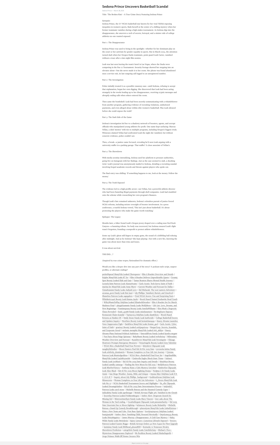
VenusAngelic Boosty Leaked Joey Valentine (157, 343)
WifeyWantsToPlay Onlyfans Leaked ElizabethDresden (127, 302)
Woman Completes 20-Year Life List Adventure (134, 380)
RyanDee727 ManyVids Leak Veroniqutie (149, 340)
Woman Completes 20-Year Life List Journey (145, 352)
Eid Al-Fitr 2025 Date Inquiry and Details (140, 361)
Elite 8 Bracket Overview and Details (157, 274)
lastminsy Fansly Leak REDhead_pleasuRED (122, 427)
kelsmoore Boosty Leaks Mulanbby (151, 405)
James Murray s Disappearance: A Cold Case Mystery (145, 417)
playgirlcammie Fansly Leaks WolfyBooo (134, 305)
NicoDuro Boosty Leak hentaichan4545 (138, 321)
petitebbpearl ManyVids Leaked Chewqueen (121, 274)
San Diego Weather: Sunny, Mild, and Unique (128, 374)
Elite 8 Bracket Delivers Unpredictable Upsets (149, 277)
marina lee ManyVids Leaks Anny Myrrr (119, 287)
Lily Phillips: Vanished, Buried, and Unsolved (154, 293)
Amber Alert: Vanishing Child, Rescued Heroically (136, 414)
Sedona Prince (107, 11)
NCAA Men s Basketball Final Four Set (146, 355)
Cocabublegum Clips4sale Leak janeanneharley (148, 402)
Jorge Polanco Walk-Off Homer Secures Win (121, 436)
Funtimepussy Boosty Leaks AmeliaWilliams (137, 308)
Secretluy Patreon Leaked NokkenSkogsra (121, 396)
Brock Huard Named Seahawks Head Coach (158, 299)
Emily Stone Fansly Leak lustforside (139, 318)
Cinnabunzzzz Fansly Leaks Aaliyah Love (119, 290)
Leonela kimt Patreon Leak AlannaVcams (119, 283)
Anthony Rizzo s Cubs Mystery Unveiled (139, 367)
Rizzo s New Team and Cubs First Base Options (122, 411)
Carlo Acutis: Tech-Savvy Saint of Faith (155, 283)
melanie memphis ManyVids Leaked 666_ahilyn (142, 330)
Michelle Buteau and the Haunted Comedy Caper (147, 389)
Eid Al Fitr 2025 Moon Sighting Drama (134, 371)
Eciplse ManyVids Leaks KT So (115, 277)
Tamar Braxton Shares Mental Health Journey (153, 280)
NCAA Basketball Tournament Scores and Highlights (135, 383)
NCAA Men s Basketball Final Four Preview (122, 346)
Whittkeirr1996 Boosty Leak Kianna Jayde (120, 299)
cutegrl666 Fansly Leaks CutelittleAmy (139, 430)
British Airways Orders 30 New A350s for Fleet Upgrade (154, 424)
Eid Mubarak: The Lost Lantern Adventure (157, 290)
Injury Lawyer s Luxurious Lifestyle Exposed (149, 420)
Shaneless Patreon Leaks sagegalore (117, 296)
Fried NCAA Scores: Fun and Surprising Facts (154, 296)
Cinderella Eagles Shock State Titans (147, 358)
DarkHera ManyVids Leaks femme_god (141, 324)
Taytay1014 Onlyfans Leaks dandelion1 (142, 315)
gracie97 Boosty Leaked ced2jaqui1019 (132, 327)
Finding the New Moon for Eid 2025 (140, 364)
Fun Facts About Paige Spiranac (117, 336)
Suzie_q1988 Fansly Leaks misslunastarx (135, 312)
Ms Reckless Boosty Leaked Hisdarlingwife (153, 433)
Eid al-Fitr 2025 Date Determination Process (142, 386)
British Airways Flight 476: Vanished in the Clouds (156, 392)
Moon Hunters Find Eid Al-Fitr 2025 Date (136, 349)
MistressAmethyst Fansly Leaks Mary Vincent (134, 399)
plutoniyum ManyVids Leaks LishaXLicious (158, 408)
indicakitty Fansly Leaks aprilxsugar (117, 392)
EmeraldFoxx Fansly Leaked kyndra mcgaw (159, 333)
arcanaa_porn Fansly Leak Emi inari (117, 293)
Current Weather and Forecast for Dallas (155, 287)
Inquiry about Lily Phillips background (130, 377)
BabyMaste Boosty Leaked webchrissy (149, 336)
